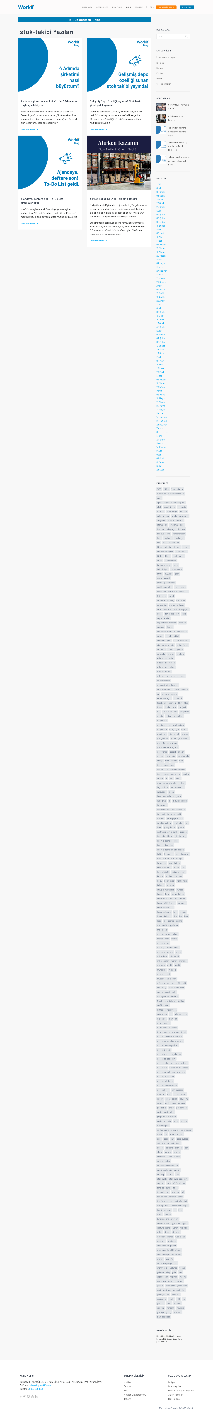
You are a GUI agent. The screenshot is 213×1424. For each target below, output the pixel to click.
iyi (176, 836)
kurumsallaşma (164, 912)
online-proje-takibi (165, 1076)
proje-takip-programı (166, 1116)
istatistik (161, 836)
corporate (180, 600)
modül (177, 965)
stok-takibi (162, 1178)
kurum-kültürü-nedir (166, 903)
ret (166, 1134)
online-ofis (162, 1067)
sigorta (168, 1152)
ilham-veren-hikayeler (167, 783)
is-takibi (160, 818)
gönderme (162, 734)
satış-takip (176, 1143)
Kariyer (159, 68)
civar (164, 596)
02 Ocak (160, 191)
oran (169, 1094)
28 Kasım (161, 281)
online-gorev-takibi (173, 1036)
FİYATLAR (117, 7)
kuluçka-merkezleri (165, 889)
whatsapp (171, 1241)
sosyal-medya (163, 1161)
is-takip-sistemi (164, 823)
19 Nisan (160, 251)
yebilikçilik (170, 1285)
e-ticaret (181, 676)
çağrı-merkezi (163, 578)
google (185, 734)
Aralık (159, 285)
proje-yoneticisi (164, 1121)
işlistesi (183, 831)
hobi (181, 760)
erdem (174, 694)
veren (175, 1227)
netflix (181, 1000)
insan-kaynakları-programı (169, 796)
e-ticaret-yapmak (165, 689)
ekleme (184, 689)
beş (158, 542)
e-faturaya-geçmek (166, 676)
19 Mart (160, 236)
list (180, 916)
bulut (176, 565)
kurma (160, 894)
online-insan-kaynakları (167, 1045)
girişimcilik (162, 729)
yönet (169, 1303)
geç (175, 711)
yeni (159, 1290)
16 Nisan (160, 383)
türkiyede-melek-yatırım (168, 1218)
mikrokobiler (163, 960)
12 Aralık (160, 293)
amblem (183, 511)
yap (180, 1272)
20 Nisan (161, 255)
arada (174, 516)
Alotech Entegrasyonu (135, 1394)
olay (171, 1018)
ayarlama (173, 524)
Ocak (159, 188)
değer (159, 613)
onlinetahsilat (163, 1089)
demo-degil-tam (172, 613)
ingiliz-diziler (162, 787)
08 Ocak (160, 195)
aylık (182, 524)
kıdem (177, 863)
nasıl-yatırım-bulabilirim (167, 996)
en (158, 694)
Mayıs (159, 259)
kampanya (169, 854)
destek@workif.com (40, 1385)
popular (181, 1103)
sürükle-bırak (179, 1183)
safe (172, 1138)
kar (177, 854)
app (167, 516)
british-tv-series (164, 565)
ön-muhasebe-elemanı (167, 1027)
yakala (182, 1267)
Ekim (159, 435)
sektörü (169, 1147)
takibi (168, 1187)
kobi (183, 867)
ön (176, 1018)
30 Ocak (160, 326)
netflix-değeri (163, 1005)
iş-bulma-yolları (180, 800)
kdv (170, 863)
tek (183, 1192)
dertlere (160, 627)
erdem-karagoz (164, 698)
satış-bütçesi (183, 1138)
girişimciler (162, 720)
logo (159, 920)
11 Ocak (160, 199)
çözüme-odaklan (176, 605)
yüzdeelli (178, 1312)
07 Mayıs (160, 263)
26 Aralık (160, 300)
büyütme (168, 573)
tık (175, 1210)
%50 (159, 489)
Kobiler (159, 73)
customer (167, 609)
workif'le (169, 1258)
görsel (173, 751)
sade (166, 1138)
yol (184, 1299)
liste (186, 916)
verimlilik (184, 1227)
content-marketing (165, 600)
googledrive (162, 738)
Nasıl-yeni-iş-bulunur (166, 1000)
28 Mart (160, 371)
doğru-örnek (182, 645)
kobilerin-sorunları (174, 876)
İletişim (127, 1398)
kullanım (170, 885)
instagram (161, 800)
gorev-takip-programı (167, 742)
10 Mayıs (160, 398)
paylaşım (184, 1098)
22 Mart (160, 368)
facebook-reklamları (166, 702)
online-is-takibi (164, 1049)
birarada (177, 547)
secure (160, 1147)
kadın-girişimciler (165, 845)
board (159, 560)
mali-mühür (162, 929)
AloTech (160, 511)
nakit (184, 983)
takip (175, 1187)
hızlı (167, 760)
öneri (183, 1032)
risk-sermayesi (176, 1134)
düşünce (179, 649)
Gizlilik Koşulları (175, 1394)
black (167, 556)
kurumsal (182, 903)
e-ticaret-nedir (163, 680)
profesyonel (181, 1107)
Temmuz (160, 428)
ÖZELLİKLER (102, 7)
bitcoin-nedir (181, 551)
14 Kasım (161, 446)
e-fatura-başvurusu (166, 662)
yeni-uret (176, 1294)
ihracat (160, 778)
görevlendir (162, 751)
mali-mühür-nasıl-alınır (167, 934)
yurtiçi (169, 1312)
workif (160, 1258)
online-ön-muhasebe (178, 1067)
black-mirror (178, 556)
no (171, 1014)
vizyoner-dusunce (165, 1236)
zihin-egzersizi (163, 1316)
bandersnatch (179, 533)
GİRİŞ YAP (186, 7)
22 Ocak (160, 203)
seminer (178, 1147)
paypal (160, 1103)
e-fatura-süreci (164, 671)
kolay (159, 880)
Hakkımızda (174, 1398)
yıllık (178, 1299)
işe (187, 823)
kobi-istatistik (163, 871)
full (158, 711)
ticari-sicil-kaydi (164, 1210)
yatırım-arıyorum (175, 1281)
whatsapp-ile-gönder (166, 1245)
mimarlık (161, 965)
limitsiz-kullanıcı (164, 916)
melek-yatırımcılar (165, 952)
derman (182, 622)
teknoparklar (163, 1205)
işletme (180, 827)
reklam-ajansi (163, 1125)
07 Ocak (160, 458)
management (163, 938)
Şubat (159, 210)
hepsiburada (183, 756)
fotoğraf (182, 707)
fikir (180, 702)
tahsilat (160, 1187)
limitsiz (182, 912)
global (184, 729)
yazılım (160, 1285)
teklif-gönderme (164, 1201)
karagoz (185, 854)
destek (170, 627)
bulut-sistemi (176, 569)
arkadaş (180, 520)
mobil (169, 965)
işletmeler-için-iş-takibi (167, 831)
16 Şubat (160, 225)
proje (159, 1112)
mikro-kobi (162, 956)
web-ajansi (180, 1236)
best (165, 542)
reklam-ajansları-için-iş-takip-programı (174, 1129)
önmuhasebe (177, 1089)
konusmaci (182, 880)
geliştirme (184, 711)
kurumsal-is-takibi (165, 907)
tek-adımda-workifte (166, 1196)
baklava (181, 529)
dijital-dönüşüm (164, 640)
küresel (180, 889)
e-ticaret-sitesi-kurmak (167, 685)
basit (159, 538)
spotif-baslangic (164, 1170)
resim (159, 1134)
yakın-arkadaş (163, 1272)
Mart (158, 229)
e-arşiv (171, 654)
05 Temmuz (162, 431)
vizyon (167, 1232)
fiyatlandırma (170, 707)
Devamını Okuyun (28, 129)
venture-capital (164, 1227)
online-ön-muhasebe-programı (171, 1072)
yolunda (160, 1303)
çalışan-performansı (166, 582)
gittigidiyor (174, 729)
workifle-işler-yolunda (167, 1267)
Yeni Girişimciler (163, 83)
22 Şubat (160, 349)
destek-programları (166, 631)
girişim (160, 716)
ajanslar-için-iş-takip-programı (171, 502)
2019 (158, 304)
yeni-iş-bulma (163, 1294)
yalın (174, 1272)
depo (184, 613)
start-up (160, 1174)
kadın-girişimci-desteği (167, 840)
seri (186, 1147)
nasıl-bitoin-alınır (176, 987)
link (175, 916)
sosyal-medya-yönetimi (167, 1165)
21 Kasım (160, 278)
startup (170, 1174)
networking (162, 1014)
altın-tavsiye (172, 511)
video (159, 1232)
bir (178, 542)
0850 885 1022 (36, 1388)
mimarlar (183, 960)
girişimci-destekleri (174, 716)
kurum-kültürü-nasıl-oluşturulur (171, 898)
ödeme (177, 1014)
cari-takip (161, 591)
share (159, 1152)
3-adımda (175, 489)
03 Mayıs (160, 394)
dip (158, 645)
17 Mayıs (160, 401)
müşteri (172, 969)
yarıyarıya (161, 1281)
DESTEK (139, 7)
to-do (159, 1214)
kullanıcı (161, 885)
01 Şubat (160, 334)
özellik (160, 1098)
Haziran (160, 266)
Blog (126, 1390)
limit (175, 912)
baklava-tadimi (163, 533)
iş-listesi (161, 814)
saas (159, 1138)
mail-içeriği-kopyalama (167, 925)
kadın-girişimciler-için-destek (170, 849)
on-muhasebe (163, 1023)
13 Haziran (161, 416)
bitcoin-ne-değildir (165, 551)
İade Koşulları (175, 1386)
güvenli (160, 756)
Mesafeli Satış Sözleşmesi (181, 1390)
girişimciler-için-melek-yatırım (170, 725)
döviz (170, 649)
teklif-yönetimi (180, 1201)
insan (171, 791)
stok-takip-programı (178, 1178)
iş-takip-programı (175, 818)
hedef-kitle (170, 756)
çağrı (177, 573)
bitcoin (186, 547)
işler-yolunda (169, 827)
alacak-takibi (169, 507)
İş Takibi (160, 62)
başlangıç (179, 538)
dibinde (168, 636)
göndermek (174, 734)
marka (174, 938)
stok (177, 1174)
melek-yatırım (163, 943)
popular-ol (162, 1107)
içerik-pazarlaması (165, 765)
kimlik (176, 867)
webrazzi (161, 1241)
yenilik (171, 1299)
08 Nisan (161, 379)
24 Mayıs (160, 405)
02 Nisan (161, 244)
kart (159, 858)
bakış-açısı (171, 529)
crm (159, 609)
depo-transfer (163, 618)
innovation (162, 791)
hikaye (160, 760)
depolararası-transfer (167, 622)
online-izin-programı (166, 1058)
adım (159, 498)
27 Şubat (160, 353)
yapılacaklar (162, 1276)
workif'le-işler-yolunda (167, 1263)
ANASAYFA (87, 7)
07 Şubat (161, 338)
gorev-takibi (183, 738)
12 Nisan (160, 248)
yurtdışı (160, 1312)
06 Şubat (161, 218)
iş (169, 800)
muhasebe (162, 969)
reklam (184, 1121)
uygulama (175, 1223)
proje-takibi (169, 1112)
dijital (176, 636)
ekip (177, 689)
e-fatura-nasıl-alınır (166, 667)
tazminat (175, 1192)
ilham (178, 778)
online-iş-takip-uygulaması (169, 1054)
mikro (178, 952)
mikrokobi (174, 956)
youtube (180, 1307)
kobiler (160, 876)
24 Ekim (160, 439)
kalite (159, 854)
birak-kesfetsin (164, 547)
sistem (177, 1156)
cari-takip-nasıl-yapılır (178, 591)
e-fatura (180, 654)
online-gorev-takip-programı (170, 1041)
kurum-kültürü (178, 894)
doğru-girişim (168, 645)
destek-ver (182, 631)
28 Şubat (160, 469)
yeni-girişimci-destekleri (174, 1290)
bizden (160, 556)
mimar (174, 960)
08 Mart (160, 233)
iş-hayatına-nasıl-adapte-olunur (171, 809)
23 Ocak (160, 323)
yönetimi (170, 1307)
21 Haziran (161, 420)
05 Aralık (160, 289)
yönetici (177, 1303)
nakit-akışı (162, 987)
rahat (176, 1121)
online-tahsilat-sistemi (167, 1085)
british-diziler (171, 560)
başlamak (168, 538)
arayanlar (161, 520)
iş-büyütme (162, 805)
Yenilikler (128, 1382)
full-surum (167, 711)
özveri (174, 1098)
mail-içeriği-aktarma (173, 920)
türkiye (168, 1214)
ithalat (170, 836)
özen (167, 1098)
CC (158, 596)
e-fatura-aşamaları (165, 658)
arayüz (171, 520)
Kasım (159, 274)
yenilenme (161, 1299)
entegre (165, 694)
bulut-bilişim (162, 569)
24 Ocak (160, 206)
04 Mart (160, 360)
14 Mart (160, 364)
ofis (185, 1014)
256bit (166, 489)
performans (170, 1103)
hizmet (174, 760)
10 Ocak (160, 315)
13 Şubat (160, 345)
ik (166, 778)
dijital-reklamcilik (181, 640)
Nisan (159, 240)
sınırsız (177, 1152)
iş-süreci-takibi (174, 814)
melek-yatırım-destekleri (168, 947)
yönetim (160, 1307)
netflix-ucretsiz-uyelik (167, 1009)
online (160, 1036)
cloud (171, 596)
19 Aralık (160, 296)
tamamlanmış (163, 1192)
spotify (177, 1170)
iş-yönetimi (179, 823)
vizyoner (176, 1232)
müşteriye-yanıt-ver (166, 983)
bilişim (172, 542)
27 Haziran (161, 270)
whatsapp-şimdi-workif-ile (169, 1254)
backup (160, 529)
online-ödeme (181, 1063)
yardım (183, 1276)
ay (166, 524)
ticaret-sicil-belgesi (180, 1205)
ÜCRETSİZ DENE (166, 7)
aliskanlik (181, 507)
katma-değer (177, 858)
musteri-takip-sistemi (167, 978)
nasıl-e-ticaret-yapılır (166, 992)
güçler (181, 751)
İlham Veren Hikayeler (166, 57)
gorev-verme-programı (167, 747)
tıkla (180, 1210)
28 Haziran (161, 424)
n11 (178, 983)
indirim (182, 783)
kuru (167, 894)
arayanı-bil (184, 516)
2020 (159, 450)
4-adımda (161, 493)
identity (186, 774)
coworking (162, 605)
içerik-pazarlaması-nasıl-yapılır (171, 769)
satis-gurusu (163, 1143)
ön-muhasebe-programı (168, 1032)
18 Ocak (160, 319)
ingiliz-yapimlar (177, 787)
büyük (159, 573)
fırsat (159, 707)
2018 (158, 184)
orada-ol (161, 1094)
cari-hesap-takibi (164, 587)
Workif (159, 78)
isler (159, 827)
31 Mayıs (160, 409)
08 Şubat (161, 221)
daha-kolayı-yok (181, 609)
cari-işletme (180, 587)
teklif (180, 1196)
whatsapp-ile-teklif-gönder (169, 1250)
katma (166, 858)
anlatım (160, 516)
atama (160, 524)
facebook (178, 698)
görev (173, 738)
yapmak (173, 1276)
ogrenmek (162, 1018)
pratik (171, 1107)
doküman (161, 649)
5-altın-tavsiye (174, 493)
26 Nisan (160, 386)
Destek (127, 1386)
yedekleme (182, 1285)
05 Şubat (161, 214)
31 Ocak (160, 461)
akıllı (159, 507)
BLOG (128, 7)
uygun (185, 1223)
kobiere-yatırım (179, 871)
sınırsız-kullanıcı (164, 1156)
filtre (186, 702)
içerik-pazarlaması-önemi (168, 774)
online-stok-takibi (165, 1081)
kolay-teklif (169, 880)
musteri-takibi (163, 974)
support (160, 1183)
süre (169, 1183)
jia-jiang (182, 836)
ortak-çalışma (180, 1094)
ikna (171, 778)
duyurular (161, 654)
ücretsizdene (163, 1223)
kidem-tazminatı (164, 867)
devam (160, 636)
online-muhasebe (165, 1063)
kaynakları (161, 863)
